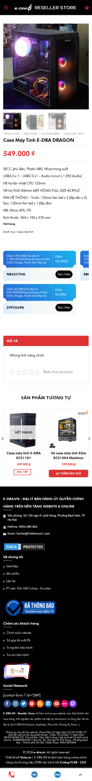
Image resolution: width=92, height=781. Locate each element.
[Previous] (10, 66)
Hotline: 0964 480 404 (22, 527)
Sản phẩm (30, 133)
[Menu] (6, 7)
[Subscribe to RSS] (40, 704)
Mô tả (12, 341)
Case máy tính (74, 133)
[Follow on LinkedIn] (48, 704)
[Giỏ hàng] (87, 7)
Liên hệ (10, 581)
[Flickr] (64, 704)
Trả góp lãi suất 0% (18, 640)
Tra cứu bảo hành (17, 655)
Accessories (50, 133)
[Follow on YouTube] (56, 704)
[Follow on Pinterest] (32, 704)
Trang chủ (11, 133)
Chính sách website (18, 633)
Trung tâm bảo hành (19, 648)
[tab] (46, 341)
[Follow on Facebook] (7, 704)
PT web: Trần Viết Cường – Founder (28, 588)
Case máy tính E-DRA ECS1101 (24, 455)
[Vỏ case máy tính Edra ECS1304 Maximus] (68, 429)
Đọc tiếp (22, 472)
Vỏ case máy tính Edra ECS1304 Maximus (68, 455)
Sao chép (64, 274)
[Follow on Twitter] (23, 704)
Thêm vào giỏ (70, 473)
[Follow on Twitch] (73, 704)
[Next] (82, 66)
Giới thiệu (12, 566)
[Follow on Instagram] (15, 704)
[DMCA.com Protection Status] (24, 546)
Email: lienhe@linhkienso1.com (28, 533)
